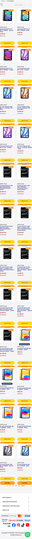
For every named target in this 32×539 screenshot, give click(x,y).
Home (3, 1)
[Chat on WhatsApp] (27, 534)
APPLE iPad (3, 27)
